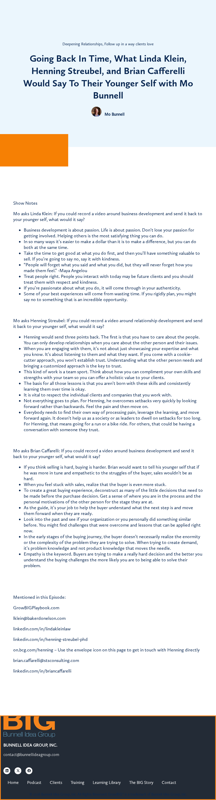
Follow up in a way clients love (129, 44)
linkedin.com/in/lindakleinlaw (42, 629)
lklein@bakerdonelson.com (39, 618)
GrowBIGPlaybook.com (36, 608)
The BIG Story (141, 782)
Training (77, 782)
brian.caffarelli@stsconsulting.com (46, 660)
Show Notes (25, 203)
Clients (56, 782)
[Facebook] (29, 770)
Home (13, 782)
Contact (169, 782)
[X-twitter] (17, 770)
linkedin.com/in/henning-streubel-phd (50, 639)
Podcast (34, 782)
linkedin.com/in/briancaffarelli (42, 671)
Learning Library (107, 782)
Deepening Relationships (82, 44)
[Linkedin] (6, 770)
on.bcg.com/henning (33, 650)
